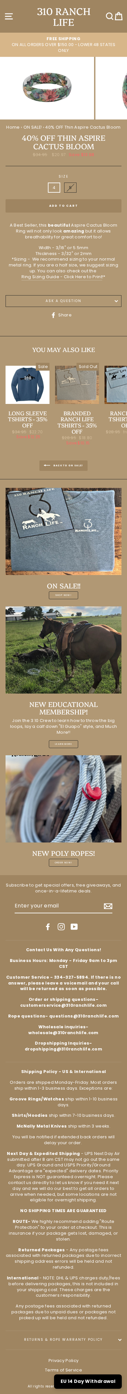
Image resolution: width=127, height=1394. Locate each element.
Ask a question (64, 300)
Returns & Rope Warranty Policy (63, 1339)
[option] (63, 45)
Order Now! (64, 862)
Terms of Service (63, 1370)
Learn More (63, 744)
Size (63, 176)
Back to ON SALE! (68, 465)
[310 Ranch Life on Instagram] (61, 926)
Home (13, 127)
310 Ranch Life (64, 16)
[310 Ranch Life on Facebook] (47, 926)
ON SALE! (32, 127)
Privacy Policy (63, 1360)
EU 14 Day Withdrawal (88, 1381)
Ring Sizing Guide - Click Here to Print (61, 277)
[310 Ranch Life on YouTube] (74, 926)
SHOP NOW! (63, 595)
